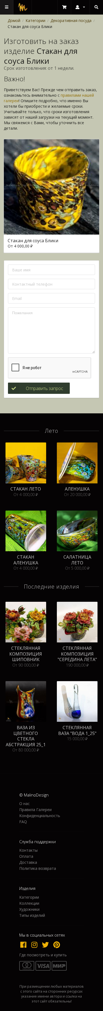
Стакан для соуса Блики (33, 241)
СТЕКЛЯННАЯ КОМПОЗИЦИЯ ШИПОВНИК (25, 653)
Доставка (28, 862)
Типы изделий (32, 915)
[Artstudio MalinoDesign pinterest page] (57, 944)
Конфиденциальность (39, 815)
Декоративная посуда (71, 20)
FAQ (23, 821)
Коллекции (29, 903)
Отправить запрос (44, 388)
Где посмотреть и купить (43, 955)
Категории (35, 20)
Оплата (26, 856)
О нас (24, 803)
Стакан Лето (25, 489)
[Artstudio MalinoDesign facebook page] (24, 944)
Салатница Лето (77, 560)
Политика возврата (37, 868)
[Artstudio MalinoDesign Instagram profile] (35, 944)
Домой (14, 20)
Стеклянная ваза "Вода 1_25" (77, 730)
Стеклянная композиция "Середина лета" (77, 653)
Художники (29, 909)
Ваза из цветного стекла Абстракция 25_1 (26, 736)
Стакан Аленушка (25, 560)
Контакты (28, 850)
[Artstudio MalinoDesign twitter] (46, 944)
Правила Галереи (35, 809)
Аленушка (77, 489)
